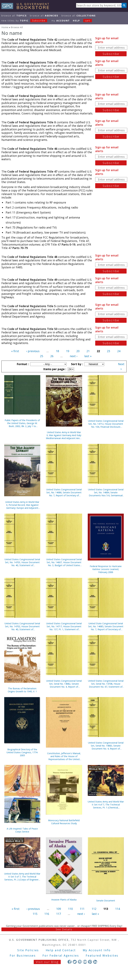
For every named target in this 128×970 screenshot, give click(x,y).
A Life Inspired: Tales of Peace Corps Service (22, 830)
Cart (87, 20)
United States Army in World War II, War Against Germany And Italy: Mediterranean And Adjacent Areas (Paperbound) (64, 435)
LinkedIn (95, 962)
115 (35, 914)
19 (67, 351)
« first (15, 351)
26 (51, 356)
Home (4, 27)
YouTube (85, 962)
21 (88, 351)
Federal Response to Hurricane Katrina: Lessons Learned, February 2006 (106, 569)
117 (58, 914)
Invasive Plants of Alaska (63, 899)
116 (46, 914)
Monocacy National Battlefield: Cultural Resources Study (64, 822)
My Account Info (97, 950)
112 (94, 909)
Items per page (54, 369)
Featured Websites (102, 955)
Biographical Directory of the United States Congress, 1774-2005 (22, 752)
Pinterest (90, 962)
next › (73, 356)
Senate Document (105, 900)
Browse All (14, 15)
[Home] (26, 8)
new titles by (23, 20)
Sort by (76, 364)
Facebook (69, 962)
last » (87, 356)
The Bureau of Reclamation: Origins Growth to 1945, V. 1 (22, 690)
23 (108, 351)
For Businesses (23, 955)
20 (77, 351)
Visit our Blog (47, 962)
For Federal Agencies (60, 955)
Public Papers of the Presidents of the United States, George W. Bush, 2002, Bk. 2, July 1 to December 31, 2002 (22, 423)
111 (82, 909)
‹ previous (32, 351)
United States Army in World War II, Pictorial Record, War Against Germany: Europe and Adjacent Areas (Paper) (22, 504)
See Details (64, 929)
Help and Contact (61, 950)
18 (57, 351)
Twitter (75, 962)
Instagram (80, 962)
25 (41, 356)
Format (22, 364)
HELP (76, 20)
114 (117, 909)
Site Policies (28, 950)
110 (70, 909)
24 (118, 351)
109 (58, 909)
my (61, 20)
